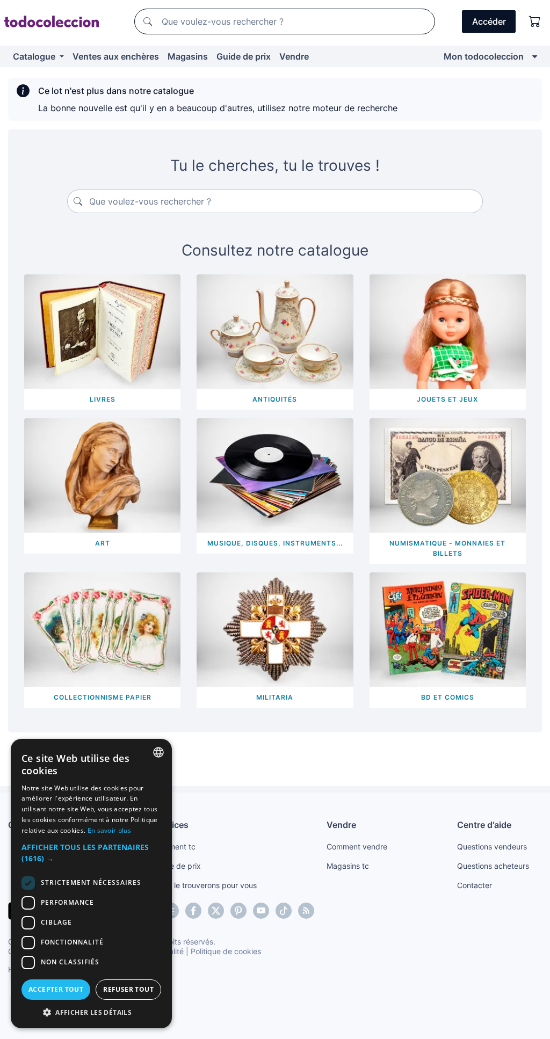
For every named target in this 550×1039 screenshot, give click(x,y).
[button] (91, 852)
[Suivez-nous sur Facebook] (193, 911)
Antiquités (274, 399)
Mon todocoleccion (484, 56)
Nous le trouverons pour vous (205, 885)
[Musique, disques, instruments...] (275, 474)
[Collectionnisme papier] (102, 628)
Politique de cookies (226, 951)
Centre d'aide (484, 824)
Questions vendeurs (492, 846)
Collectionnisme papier (102, 697)
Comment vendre (357, 846)
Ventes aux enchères (116, 56)
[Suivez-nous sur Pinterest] (238, 911)
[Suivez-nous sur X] (216, 911)
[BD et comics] (448, 628)
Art (102, 543)
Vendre (294, 56)
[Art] (102, 474)
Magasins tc (348, 865)
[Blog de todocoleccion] (306, 911)
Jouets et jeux (447, 399)
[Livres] (102, 330)
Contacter (474, 885)
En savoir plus (109, 830)
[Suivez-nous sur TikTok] (284, 911)
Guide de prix (243, 56)
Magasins (188, 56)
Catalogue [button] (35, 56)
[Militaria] (275, 628)
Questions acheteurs (493, 865)
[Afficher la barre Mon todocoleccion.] (534, 56)
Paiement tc (175, 846)
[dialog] (91, 883)
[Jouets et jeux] (448, 330)
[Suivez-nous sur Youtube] (261, 911)
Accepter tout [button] (55, 989)
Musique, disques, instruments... (275, 543)
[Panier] (535, 21)
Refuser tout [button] (128, 989)
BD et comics (447, 697)
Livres (102, 399)
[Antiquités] (275, 330)
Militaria (274, 697)
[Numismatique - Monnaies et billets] (448, 474)
